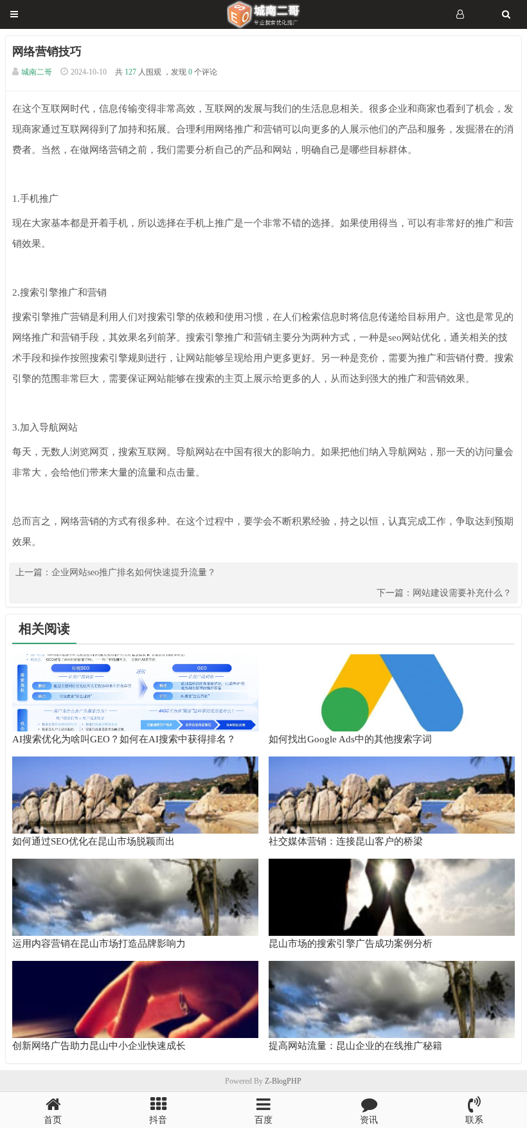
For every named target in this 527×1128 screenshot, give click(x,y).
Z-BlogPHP (283, 1081)
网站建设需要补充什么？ (462, 593)
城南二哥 (36, 71)
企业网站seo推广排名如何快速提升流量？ (133, 572)
